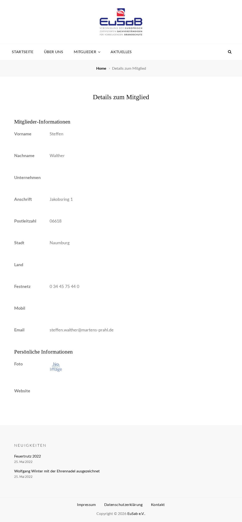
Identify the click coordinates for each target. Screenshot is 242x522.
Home (101, 68)
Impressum (86, 505)
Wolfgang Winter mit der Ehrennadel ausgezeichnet (57, 471)
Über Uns (53, 52)
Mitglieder (85, 52)
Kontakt (158, 505)
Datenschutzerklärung (123, 505)
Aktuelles (121, 52)
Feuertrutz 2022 (27, 456)
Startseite (22, 52)
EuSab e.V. (136, 514)
